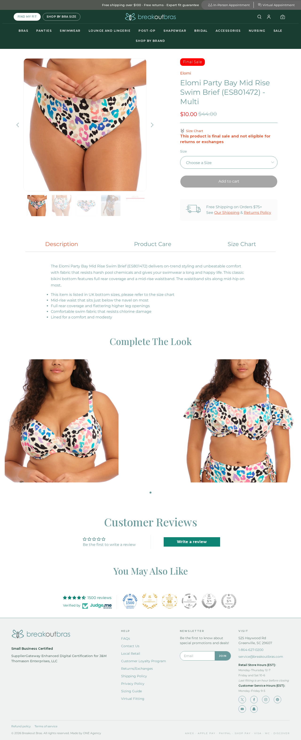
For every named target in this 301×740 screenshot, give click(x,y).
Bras (23, 30)
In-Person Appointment (231, 5)
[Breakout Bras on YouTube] (242, 709)
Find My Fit (27, 16)
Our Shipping (226, 212)
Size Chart (242, 244)
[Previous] (18, 125)
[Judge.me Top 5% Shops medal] (209, 601)
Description (61, 244)
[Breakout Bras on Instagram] (265, 699)
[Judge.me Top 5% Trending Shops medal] (228, 601)
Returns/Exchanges (137, 668)
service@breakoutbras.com (260, 656)
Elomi (185, 73)
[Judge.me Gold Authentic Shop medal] (149, 601)
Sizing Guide (131, 691)
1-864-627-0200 (250, 650)
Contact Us (130, 646)
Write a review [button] (192, 542)
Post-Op (147, 30)
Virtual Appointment (279, 5)
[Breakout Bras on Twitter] (242, 699)
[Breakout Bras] (150, 17)
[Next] (152, 125)
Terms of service (46, 726)
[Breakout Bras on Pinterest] (277, 699)
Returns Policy (257, 212)
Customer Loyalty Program (143, 661)
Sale (277, 30)
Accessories (228, 30)
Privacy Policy (132, 683)
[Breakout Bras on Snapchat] (254, 709)
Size (183, 151)
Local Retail (130, 653)
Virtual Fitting (132, 699)
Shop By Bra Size (61, 16)
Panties (44, 30)
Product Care (152, 244)
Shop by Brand (150, 41)
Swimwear (70, 30)
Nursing (257, 30)
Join (222, 656)
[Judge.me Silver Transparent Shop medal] (189, 601)
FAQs (125, 638)
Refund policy (21, 726)
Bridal (201, 30)
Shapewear (174, 30)
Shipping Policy (134, 676)
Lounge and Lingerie (110, 30)
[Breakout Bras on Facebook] (254, 699)
